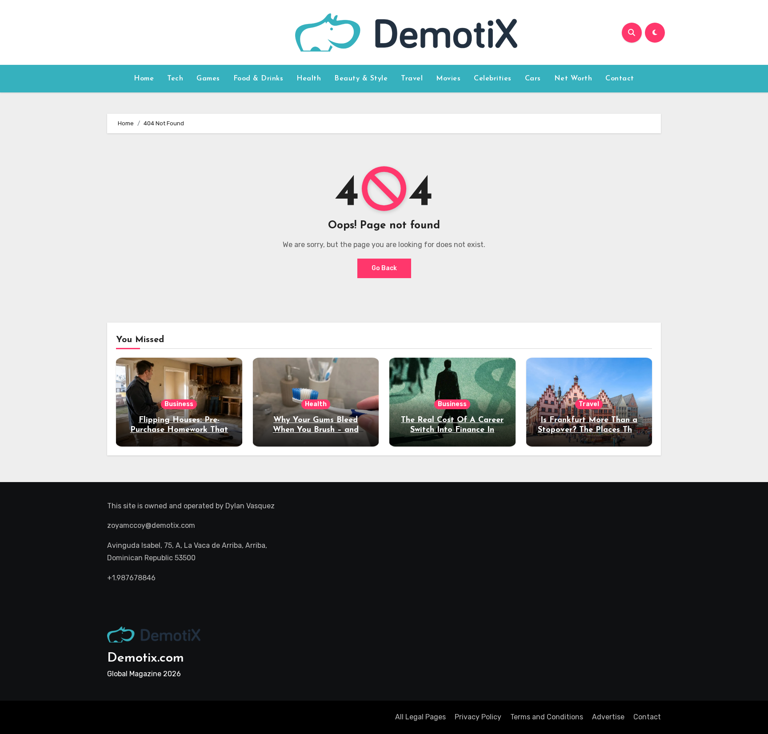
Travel (412, 78)
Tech (175, 78)
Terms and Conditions (546, 717)
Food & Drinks (258, 78)
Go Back (384, 268)
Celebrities (493, 78)
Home (144, 78)
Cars (533, 78)
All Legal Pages (420, 717)
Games (208, 78)
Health (308, 78)
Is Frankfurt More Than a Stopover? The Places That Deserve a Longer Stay (589, 429)
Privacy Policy (478, 717)
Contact (619, 78)
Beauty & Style (361, 78)
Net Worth (573, 78)
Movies (448, 78)
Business (178, 404)
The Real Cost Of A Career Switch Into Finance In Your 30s (452, 429)
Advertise (608, 717)
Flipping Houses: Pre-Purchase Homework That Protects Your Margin (179, 429)
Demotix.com (145, 658)
